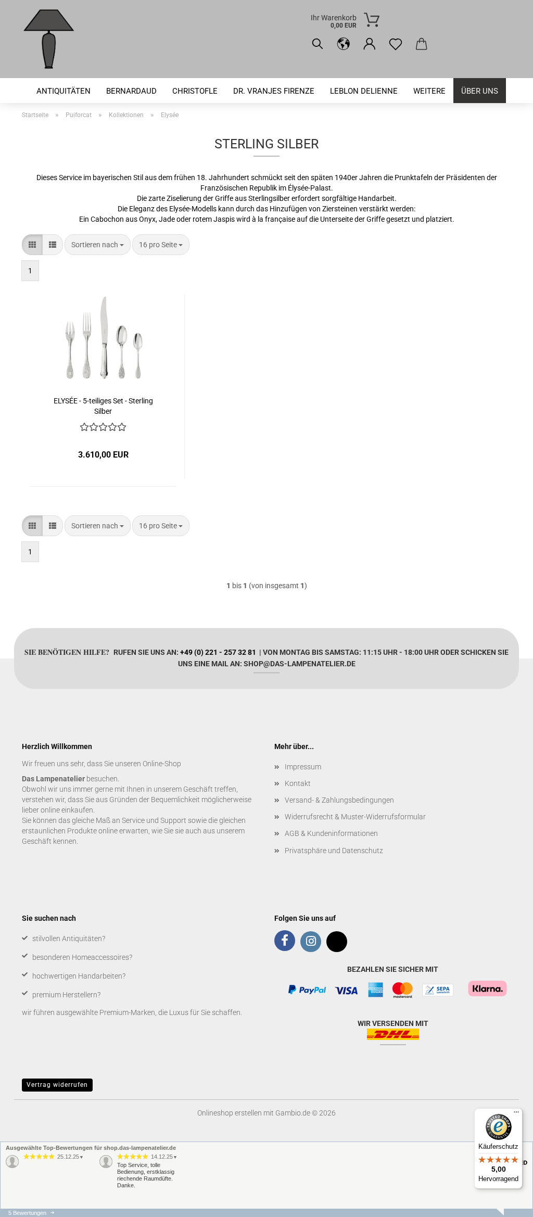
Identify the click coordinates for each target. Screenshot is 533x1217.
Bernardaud (131, 91)
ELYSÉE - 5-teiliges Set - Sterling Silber (103, 405)
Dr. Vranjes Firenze (273, 91)
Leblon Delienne (364, 91)
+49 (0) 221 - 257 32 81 (218, 652)
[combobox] (98, 244)
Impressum (303, 767)
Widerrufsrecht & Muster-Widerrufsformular (355, 817)
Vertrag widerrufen (57, 1084)
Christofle (195, 91)
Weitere (429, 91)
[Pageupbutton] (504, 1201)
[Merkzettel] (396, 44)
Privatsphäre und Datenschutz (334, 850)
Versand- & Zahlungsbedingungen (339, 800)
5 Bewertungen (27, 1213)
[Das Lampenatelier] (53, 39)
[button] (344, 44)
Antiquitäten (63, 91)
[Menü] (516, 1114)
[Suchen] (317, 44)
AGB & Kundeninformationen (331, 833)
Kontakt (298, 783)
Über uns (479, 91)
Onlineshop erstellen (229, 1113)
